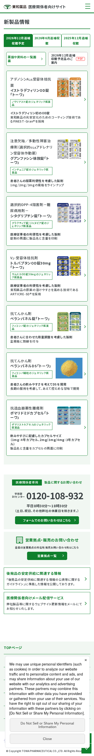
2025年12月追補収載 (76, 40)
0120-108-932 (54, 495)
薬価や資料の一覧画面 (22, 58)
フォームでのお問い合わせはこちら (47, 520)
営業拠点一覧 (46, 556)
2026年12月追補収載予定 (18, 40)
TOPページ (13, 647)
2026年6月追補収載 (47, 40)
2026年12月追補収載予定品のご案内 (67, 58)
